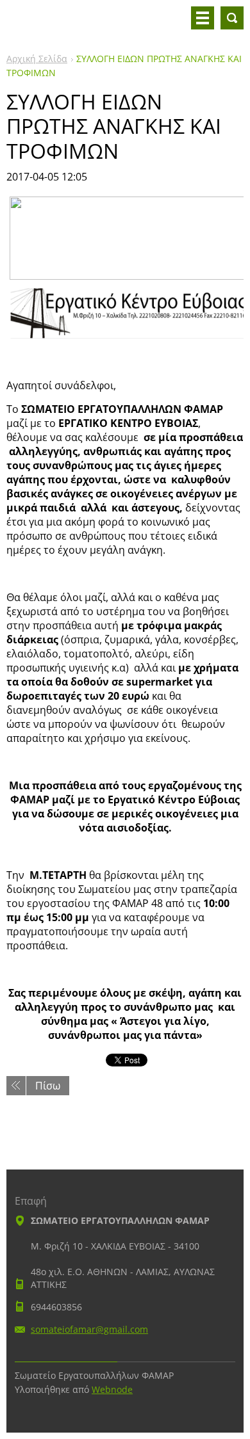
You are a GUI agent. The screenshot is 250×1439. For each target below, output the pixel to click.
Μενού (202, 17)
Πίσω (47, 1086)
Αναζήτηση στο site (232, 17)
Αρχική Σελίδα (36, 58)
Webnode (112, 1389)
